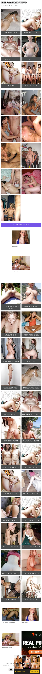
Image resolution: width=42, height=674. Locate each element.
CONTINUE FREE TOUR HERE (21, 225)
